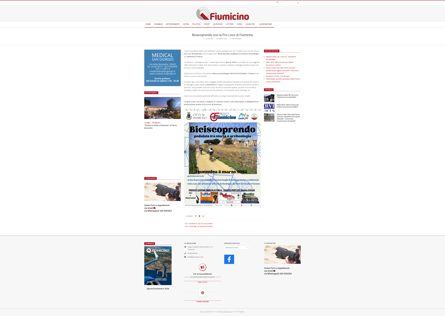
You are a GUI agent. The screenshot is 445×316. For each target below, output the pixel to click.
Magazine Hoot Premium (225, 311)
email (150, 208)
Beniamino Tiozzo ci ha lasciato (278, 76)
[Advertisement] (162, 154)
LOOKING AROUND (202, 301)
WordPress (242, 311)
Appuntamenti (237, 39)
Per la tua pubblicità (202, 274)
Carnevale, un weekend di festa (201, 226)
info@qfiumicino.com (195, 257)
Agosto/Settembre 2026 (158, 288)
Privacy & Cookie (205, 311)
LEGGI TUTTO (202, 282)
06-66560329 (192, 253)
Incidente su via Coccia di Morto (201, 223)
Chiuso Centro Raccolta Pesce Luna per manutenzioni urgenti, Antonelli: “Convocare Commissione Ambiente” (282, 70)
